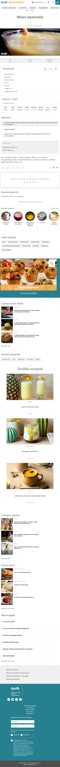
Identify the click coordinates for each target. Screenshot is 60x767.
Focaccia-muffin (9, 622)
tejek (14, 359)
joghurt (9, 77)
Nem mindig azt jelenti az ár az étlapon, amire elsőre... (26, 535)
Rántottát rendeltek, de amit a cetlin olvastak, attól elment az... (25, 522)
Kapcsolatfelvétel (30, 709)
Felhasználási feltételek (30, 706)
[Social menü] (45, 2)
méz (8, 86)
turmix (32, 10)
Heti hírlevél (26, 734)
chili (10, 89)
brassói (16, 594)
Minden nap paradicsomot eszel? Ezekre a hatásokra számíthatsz (27, 311)
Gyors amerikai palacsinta (22, 572)
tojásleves (44, 246)
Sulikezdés (17, 307)
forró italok (30, 359)
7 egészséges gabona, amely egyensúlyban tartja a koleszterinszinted (27, 323)
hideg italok (21, 359)
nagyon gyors (6, 99)
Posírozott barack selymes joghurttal (16, 628)
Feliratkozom (29, 726)
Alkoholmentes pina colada (30, 407)
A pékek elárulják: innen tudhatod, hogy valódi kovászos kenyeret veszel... (26, 336)
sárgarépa (10, 74)
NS (30, 22)
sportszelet (22, 8)
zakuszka (33, 8)
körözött (35, 246)
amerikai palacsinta (19, 569)
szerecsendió (13, 91)
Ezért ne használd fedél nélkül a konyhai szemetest (26, 547)
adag (51, 69)
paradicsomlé (6, 359)
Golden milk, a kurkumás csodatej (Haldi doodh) (30, 496)
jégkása (38, 359)
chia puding (26, 246)
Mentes (16, 519)
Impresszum (30, 711)
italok (27, 10)
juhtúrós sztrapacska (9, 8)
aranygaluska (43, 8)
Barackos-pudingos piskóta (12, 635)
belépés (15, 196)
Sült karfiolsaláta (9, 656)
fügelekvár (45, 242)
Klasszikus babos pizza (11, 642)
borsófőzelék (6, 250)
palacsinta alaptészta (20, 581)
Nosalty (30, 413)
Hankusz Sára (30, 458)
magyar (15, 99)
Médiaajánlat (30, 713)
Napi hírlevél (16, 734)
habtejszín (11, 80)
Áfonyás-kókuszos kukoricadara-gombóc (18, 649)
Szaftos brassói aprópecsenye (24, 597)
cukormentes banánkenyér (11, 246)
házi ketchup (24, 242)
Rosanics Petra (30, 502)
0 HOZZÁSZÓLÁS (37, 25)
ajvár (4, 242)
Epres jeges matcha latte (30, 451)
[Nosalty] (4, 2)
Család (16, 319)
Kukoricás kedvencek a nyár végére (17, 676)
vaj (8, 83)
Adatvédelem (30, 708)
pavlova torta (13, 242)
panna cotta (35, 242)
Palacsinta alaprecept (21, 585)
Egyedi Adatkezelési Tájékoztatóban (22, 754)
